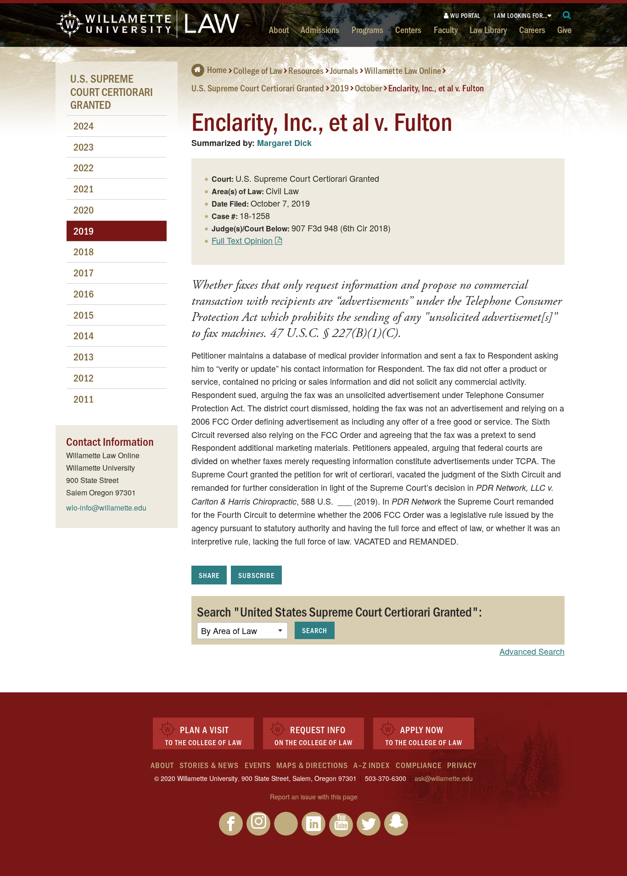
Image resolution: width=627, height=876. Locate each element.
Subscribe (256, 575)
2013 (83, 356)
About (279, 29)
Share (209, 575)
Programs (367, 29)
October (368, 87)
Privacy (461, 764)
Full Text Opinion (242, 240)
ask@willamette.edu (443, 778)
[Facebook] (231, 824)
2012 (83, 377)
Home (217, 69)
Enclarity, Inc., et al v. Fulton (436, 87)
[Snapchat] (396, 824)
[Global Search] (567, 15)
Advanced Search (532, 651)
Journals (344, 70)
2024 (83, 125)
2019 (339, 87)
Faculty (446, 29)
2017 (83, 272)
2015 (83, 314)
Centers (408, 29)
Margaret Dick (284, 143)
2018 (83, 251)
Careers (532, 29)
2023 (83, 146)
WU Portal (465, 15)
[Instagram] (258, 824)
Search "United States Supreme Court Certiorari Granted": (339, 611)
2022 (83, 167)
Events (258, 764)
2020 (83, 209)
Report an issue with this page (314, 796)
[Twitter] (369, 824)
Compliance (419, 764)
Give (564, 29)
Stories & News (209, 764)
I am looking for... (521, 15)
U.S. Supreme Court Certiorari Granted (257, 87)
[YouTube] (341, 825)
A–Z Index (371, 764)
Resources (306, 70)
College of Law (257, 70)
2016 (83, 293)
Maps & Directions (312, 764)
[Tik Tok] (286, 824)
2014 (83, 335)
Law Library (488, 29)
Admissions (320, 29)
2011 (83, 398)
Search (314, 630)
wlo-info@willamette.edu (106, 507)
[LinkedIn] (313, 824)
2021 (83, 188)
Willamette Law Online (402, 70)
